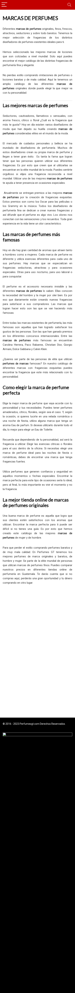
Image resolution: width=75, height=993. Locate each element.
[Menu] (4, 5)
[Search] (69, 5)
